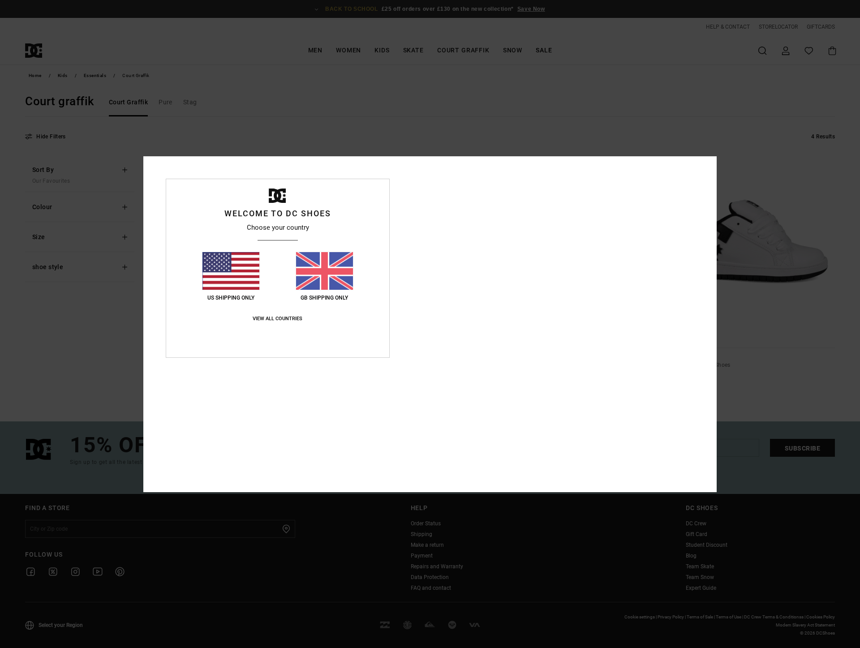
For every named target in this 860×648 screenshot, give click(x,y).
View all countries (277, 319)
